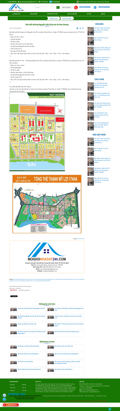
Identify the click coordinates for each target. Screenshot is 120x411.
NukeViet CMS (79, 396)
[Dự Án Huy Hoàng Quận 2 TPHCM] (16, 7)
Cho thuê (99, 79)
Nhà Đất (24, 384)
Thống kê (12, 390)
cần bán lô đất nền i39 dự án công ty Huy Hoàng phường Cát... (102, 30)
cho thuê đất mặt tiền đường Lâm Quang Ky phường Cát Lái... (101, 85)
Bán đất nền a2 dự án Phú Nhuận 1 (63, 369)
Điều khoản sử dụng (101, 396)
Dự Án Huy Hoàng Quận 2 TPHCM (62, 396)
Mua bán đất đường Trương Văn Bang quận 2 (29, 369)
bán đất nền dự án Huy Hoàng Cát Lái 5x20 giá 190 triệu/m (101, 69)
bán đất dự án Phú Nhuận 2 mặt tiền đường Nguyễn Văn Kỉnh (69, 309)
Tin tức (89, 14)
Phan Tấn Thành (80, 238)
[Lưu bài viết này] (83, 28)
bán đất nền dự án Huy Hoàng (25, 361)
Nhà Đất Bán (33, 14)
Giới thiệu (12, 384)
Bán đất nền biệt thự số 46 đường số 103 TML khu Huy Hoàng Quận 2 (31, 332)
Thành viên (12, 387)
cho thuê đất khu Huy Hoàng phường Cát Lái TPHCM (101, 115)
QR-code (22, 394)
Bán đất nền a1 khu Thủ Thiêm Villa (64, 346)
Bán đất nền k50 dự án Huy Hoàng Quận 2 (28, 353)
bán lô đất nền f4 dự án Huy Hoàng (101, 39)
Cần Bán (99, 24)
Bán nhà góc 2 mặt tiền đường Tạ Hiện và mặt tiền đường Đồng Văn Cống (67, 362)
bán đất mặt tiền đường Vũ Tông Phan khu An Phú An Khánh (102, 50)
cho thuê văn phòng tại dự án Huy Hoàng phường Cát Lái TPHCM (102, 105)
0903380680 (13, 2)
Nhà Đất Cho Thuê (52, 14)
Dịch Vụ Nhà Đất (72, 14)
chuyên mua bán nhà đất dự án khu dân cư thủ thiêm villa (68, 317)
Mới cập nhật (99, 134)
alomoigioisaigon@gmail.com (28, 2)
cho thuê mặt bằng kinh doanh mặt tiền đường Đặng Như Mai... (101, 125)
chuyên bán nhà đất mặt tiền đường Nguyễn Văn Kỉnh (31, 308)
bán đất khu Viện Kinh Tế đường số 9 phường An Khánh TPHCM (102, 60)
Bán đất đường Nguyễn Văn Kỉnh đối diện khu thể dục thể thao (31, 317)
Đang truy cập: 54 (14, 394)
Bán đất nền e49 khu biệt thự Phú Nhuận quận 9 (67, 331)
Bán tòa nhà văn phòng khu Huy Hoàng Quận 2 (67, 353)
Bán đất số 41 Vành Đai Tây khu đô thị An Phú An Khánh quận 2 (69, 324)
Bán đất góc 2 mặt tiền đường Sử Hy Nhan (28, 346)
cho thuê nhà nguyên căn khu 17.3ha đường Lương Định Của (102, 95)
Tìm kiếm (24, 390)
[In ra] (80, 28)
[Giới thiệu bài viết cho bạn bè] (77, 28)
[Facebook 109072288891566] (4, 399)
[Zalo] (4, 395)
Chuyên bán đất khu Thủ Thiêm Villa (27, 324)
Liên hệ (103, 14)
